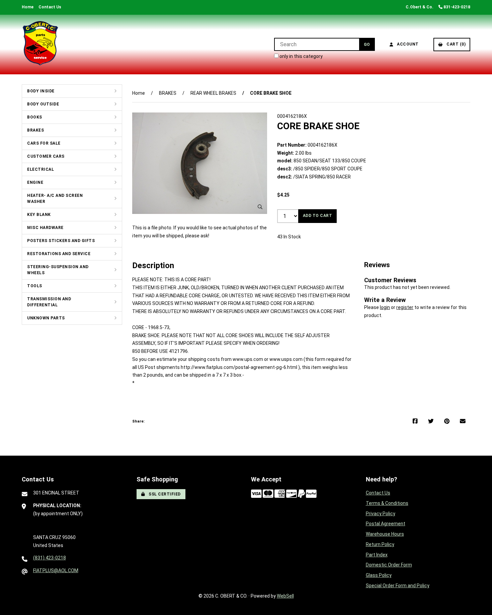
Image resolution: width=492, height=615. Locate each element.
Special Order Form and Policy (397, 585)
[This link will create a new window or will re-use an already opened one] (415, 421)
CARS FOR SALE (44, 143)
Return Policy (380, 544)
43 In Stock (289, 236)
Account (407, 44)
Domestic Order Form (389, 564)
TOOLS (34, 286)
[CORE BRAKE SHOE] (199, 163)
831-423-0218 (456, 7)
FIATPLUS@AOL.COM (55, 570)
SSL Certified (163, 494)
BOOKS (34, 117)
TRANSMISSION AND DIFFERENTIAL (49, 302)
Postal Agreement (385, 523)
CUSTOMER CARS (46, 156)
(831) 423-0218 (49, 557)
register (404, 307)
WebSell (285, 596)
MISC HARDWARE (45, 227)
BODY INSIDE (41, 91)
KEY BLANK (39, 214)
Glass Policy (379, 575)
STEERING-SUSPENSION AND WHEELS (58, 269)
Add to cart (317, 215)
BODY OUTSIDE (43, 104)
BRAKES (35, 130)
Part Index (377, 554)
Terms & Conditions (387, 503)
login (385, 307)
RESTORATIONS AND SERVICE (58, 253)
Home (27, 7)
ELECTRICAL (40, 169)
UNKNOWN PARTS (46, 318)
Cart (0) (455, 44)
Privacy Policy (380, 513)
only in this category (300, 56)
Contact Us (49, 7)
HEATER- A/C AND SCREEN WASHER (55, 198)
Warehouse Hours (385, 534)
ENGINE (35, 182)
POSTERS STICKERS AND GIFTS (61, 240)
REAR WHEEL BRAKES (213, 93)
